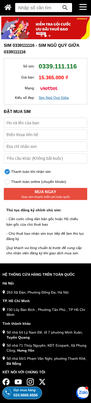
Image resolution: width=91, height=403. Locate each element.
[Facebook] (6, 381)
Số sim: (29, 66)
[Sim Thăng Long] (8, 7)
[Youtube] (18, 381)
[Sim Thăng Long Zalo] (82, 393)
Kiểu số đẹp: (25, 98)
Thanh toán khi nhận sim (30, 172)
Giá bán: (28, 77)
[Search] (65, 7)
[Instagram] (30, 381)
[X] (42, 381)
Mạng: (30, 88)
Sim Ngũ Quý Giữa (54, 98)
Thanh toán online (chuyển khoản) (38, 182)
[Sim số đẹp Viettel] (49, 88)
